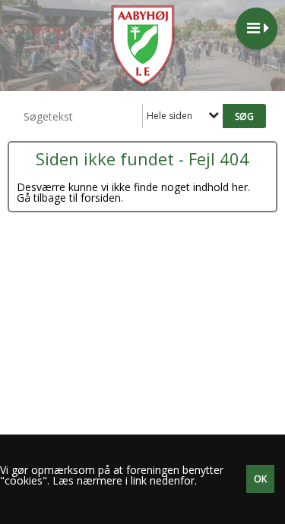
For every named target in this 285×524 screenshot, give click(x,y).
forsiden (101, 197)
